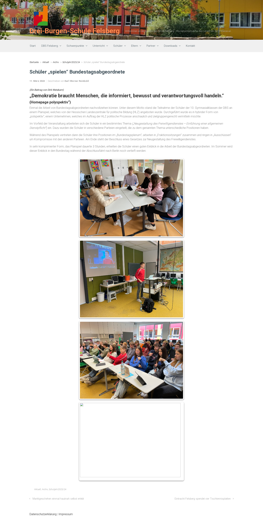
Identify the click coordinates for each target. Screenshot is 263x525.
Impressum (66, 514)
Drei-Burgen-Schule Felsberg (75, 31)
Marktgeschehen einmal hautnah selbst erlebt (58, 498)
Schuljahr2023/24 (71, 62)
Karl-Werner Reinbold (77, 81)
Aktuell (45, 62)
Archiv (56, 62)
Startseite (34, 62)
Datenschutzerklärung (43, 514)
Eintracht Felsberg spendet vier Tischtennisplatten (203, 498)
